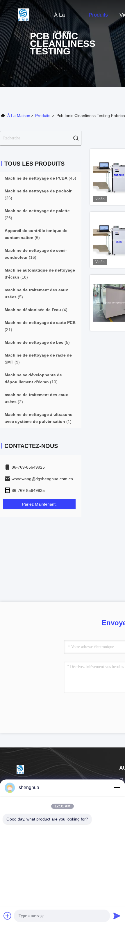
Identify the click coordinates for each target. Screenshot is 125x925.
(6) (36, 234)
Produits (98, 15)
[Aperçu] (23, 14)
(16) (36, 254)
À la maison (62, 18)
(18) (40, 273)
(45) (40, 178)
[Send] (117, 915)
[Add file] (7, 915)
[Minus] (116, 787)
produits (42, 115)
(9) (38, 358)
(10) (33, 378)
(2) (36, 398)
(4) (36, 309)
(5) (36, 293)
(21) (40, 326)
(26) (38, 194)
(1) (38, 418)
